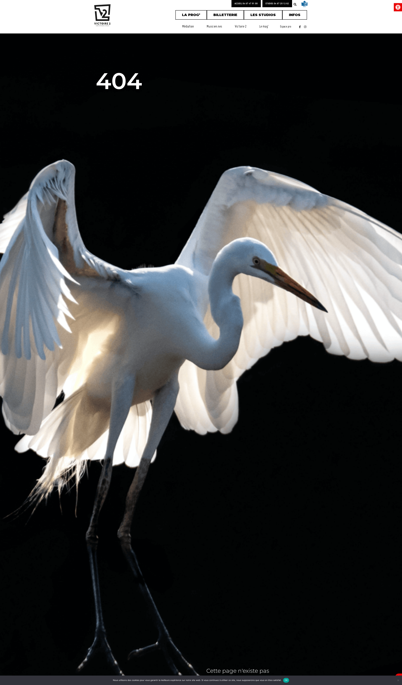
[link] (398, 7)
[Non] (398, 680)
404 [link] (119, 81)
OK (286, 680)
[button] (295, 4)
